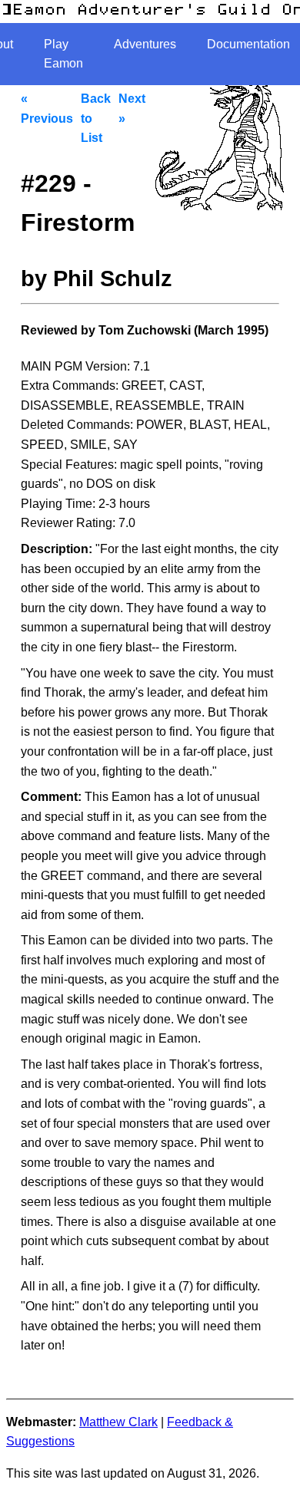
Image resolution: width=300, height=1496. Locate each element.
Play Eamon (63, 54)
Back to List (96, 118)
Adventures (145, 44)
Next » (131, 108)
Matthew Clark (118, 1421)
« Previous (47, 108)
